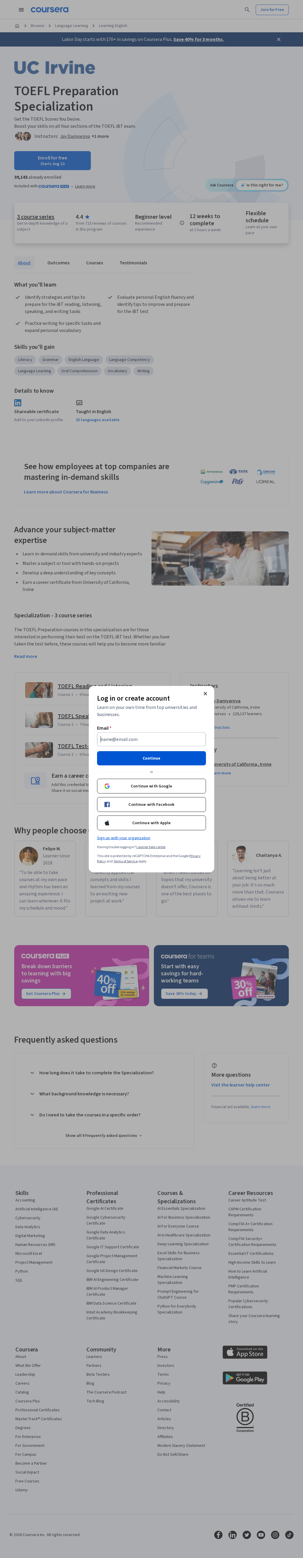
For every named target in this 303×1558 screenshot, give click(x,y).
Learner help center (151, 846)
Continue (151, 758)
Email (104, 728)
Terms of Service (125, 861)
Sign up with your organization (123, 838)
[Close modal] (205, 693)
